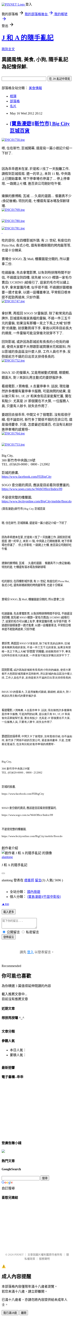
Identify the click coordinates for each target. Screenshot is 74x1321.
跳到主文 (8, 49)
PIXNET (19, 1254)
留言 (38, 880)
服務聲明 (44, 1258)
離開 (23, 1312)
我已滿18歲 (10, 1312)
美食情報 (35, 88)
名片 (13, 106)
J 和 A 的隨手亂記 (28, 37)
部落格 (15, 101)
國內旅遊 (33, 892)
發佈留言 (8, 937)
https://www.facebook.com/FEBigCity (27, 476)
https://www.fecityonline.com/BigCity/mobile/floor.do (37, 501)
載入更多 (8, 911)
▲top (5, 904)
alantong (7, 857)
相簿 (13, 96)
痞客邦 (29, 880)
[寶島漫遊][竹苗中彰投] (44, 896)
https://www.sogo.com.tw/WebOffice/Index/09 (32, 489)
